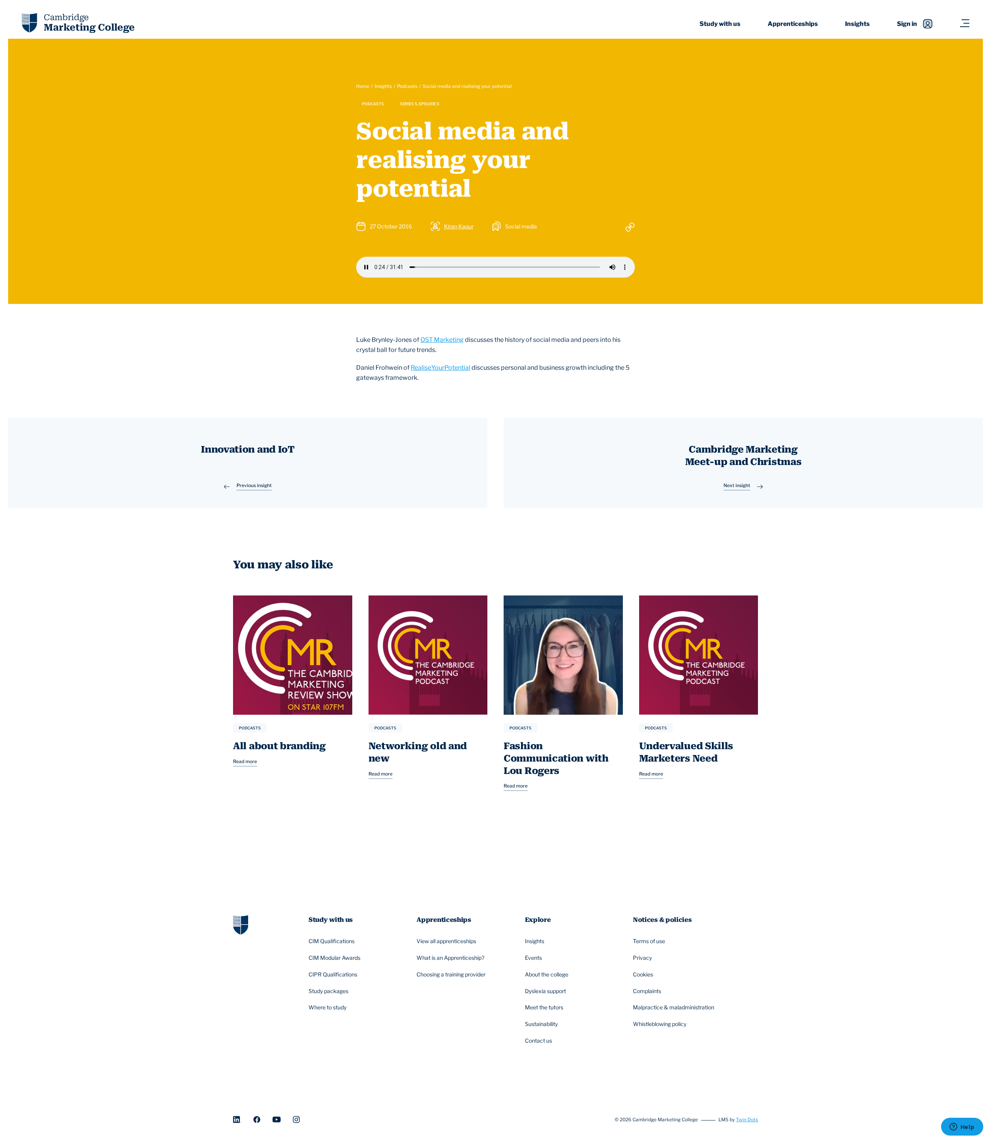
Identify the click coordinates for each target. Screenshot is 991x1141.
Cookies (643, 974)
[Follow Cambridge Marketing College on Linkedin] (237, 1119)
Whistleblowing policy (659, 1024)
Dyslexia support (545, 991)
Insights (857, 23)
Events (533, 957)
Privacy (642, 957)
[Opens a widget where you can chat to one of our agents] (962, 1127)
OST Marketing (442, 339)
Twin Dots (747, 1119)
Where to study (327, 1007)
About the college (546, 974)
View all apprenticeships (446, 941)
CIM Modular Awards (334, 957)
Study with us (720, 23)
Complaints (647, 991)
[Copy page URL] (630, 226)
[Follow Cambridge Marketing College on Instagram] (296, 1119)
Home (362, 86)
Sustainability (541, 1024)
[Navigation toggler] (964, 23)
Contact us (538, 1040)
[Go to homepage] (240, 924)
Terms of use (649, 941)
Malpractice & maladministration (673, 1007)
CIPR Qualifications (333, 974)
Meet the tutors (544, 1007)
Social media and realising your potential (467, 86)
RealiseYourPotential (440, 367)
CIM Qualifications (332, 941)
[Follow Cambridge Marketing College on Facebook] (257, 1119)
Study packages (328, 991)
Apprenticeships (793, 23)
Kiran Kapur (458, 226)
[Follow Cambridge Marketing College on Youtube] (277, 1119)
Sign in (907, 23)
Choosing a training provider (451, 974)
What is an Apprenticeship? (450, 957)
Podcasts (407, 86)
